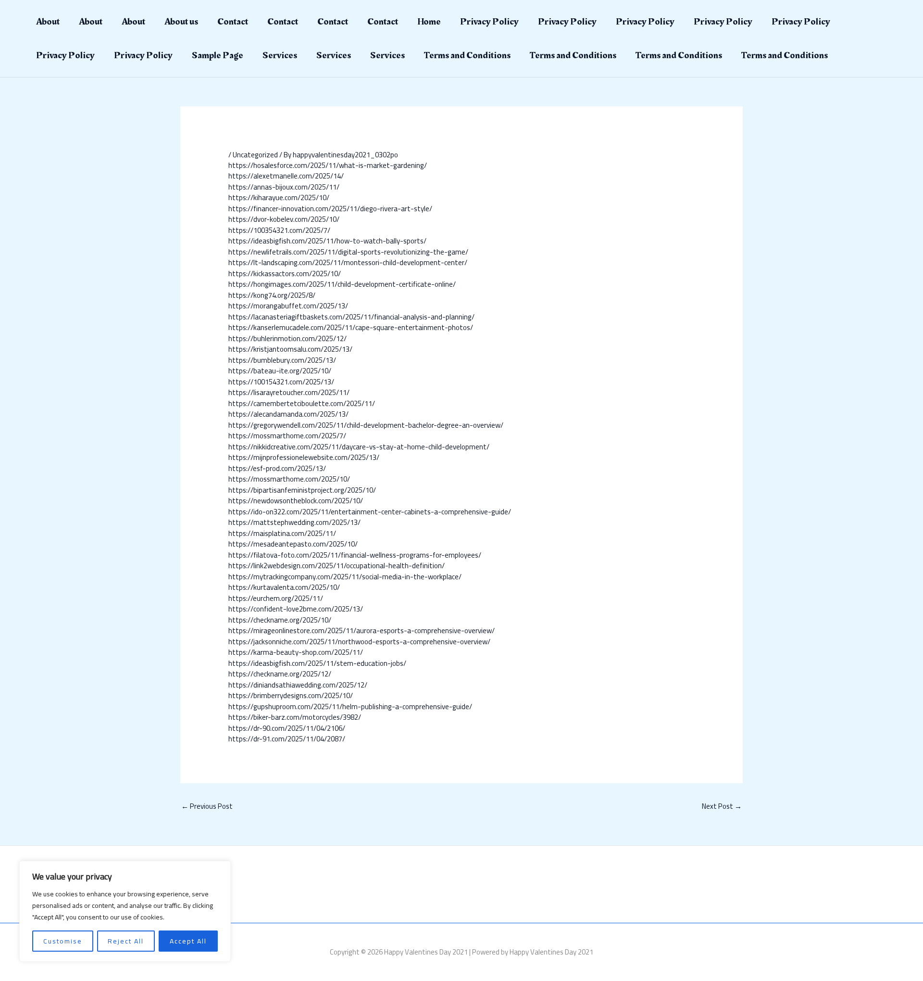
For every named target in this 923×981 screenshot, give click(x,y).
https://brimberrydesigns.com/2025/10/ (290, 695)
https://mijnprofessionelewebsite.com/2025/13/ (303, 457)
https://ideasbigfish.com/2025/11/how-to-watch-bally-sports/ (327, 241)
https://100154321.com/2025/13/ (281, 382)
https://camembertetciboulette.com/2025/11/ (301, 403)
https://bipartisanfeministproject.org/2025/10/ (302, 490)
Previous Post (207, 806)
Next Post (722, 806)
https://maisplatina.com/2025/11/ (282, 533)
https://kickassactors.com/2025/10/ (284, 273)
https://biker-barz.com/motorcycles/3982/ (294, 717)
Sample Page (217, 55)
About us (181, 21)
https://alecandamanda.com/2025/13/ (288, 414)
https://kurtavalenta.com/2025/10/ (284, 587)
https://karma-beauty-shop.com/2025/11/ (295, 652)
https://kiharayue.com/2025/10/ (278, 197)
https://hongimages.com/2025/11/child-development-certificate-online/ (342, 284)
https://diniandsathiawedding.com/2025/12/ (297, 685)
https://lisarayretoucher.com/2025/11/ (288, 392)
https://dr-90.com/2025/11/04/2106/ (286, 728)
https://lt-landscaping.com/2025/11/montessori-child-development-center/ (347, 262)
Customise (62, 941)
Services (279, 55)
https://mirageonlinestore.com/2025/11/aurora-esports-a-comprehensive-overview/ (361, 630)
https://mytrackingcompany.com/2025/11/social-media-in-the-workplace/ (345, 577)
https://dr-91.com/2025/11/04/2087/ (286, 739)
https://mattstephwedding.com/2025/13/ (294, 522)
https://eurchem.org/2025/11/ (275, 598)
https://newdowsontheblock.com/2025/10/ (295, 501)
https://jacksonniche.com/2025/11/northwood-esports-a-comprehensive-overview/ (359, 642)
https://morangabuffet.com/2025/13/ (288, 306)
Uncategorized (255, 155)
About (48, 21)
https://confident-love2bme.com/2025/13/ (295, 609)
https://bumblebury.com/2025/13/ (282, 360)
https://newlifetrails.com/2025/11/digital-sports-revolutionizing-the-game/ (348, 252)
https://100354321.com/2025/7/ (279, 230)
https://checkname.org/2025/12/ (279, 674)
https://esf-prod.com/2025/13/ (277, 468)
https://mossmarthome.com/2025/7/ (287, 436)
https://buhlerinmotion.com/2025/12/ (287, 338)
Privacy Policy (489, 21)
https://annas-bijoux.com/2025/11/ (283, 187)
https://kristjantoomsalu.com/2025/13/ (290, 349)
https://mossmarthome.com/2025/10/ (289, 479)
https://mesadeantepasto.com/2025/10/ (293, 544)
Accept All (188, 941)
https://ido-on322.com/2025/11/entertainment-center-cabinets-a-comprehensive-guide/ (369, 512)
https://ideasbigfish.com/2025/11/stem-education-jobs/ (317, 663)
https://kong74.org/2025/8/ (271, 295)
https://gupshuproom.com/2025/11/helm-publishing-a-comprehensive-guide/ (350, 706)
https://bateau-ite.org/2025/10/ (279, 371)
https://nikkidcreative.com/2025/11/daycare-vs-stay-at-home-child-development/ (358, 447)
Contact (232, 21)
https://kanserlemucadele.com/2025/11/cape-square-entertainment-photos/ (350, 327)
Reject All (126, 941)
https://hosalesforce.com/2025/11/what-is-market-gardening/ (327, 165)
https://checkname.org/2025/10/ (279, 620)
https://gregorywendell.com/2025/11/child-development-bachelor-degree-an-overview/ (365, 425)
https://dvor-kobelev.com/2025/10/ (283, 219)
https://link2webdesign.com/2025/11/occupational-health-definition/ (336, 566)
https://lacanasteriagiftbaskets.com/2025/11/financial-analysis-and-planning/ (351, 317)
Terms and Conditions (467, 55)
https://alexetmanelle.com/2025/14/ (286, 176)
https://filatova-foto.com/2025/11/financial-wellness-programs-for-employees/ (354, 555)
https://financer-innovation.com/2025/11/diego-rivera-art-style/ (330, 209)
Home (429, 21)
